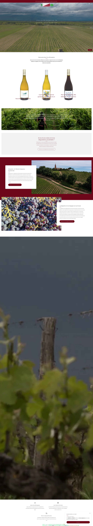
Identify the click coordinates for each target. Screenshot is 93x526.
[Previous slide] (89, 50)
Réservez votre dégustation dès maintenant (46, 149)
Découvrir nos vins (46, 34)
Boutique (78, 522)
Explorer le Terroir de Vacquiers (15, 184)
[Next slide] (91, 50)
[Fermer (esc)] (90, 513)
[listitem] (46, 1)
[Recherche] (86, 3)
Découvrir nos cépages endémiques (67, 221)
